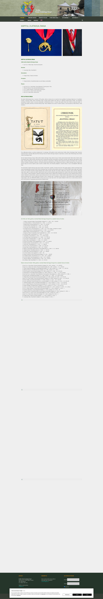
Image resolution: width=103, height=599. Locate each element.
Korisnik (65, 579)
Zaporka (65, 583)
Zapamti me (67, 586)
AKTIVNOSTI (75, 17)
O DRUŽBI (22, 17)
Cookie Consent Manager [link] (15, 590)
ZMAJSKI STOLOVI (43, 17)
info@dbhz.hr (21, 586)
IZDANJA (22, 20)
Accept (87, 594)
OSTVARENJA (65, 17)
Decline (77, 594)
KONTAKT (36, 20)
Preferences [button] (19, 595)
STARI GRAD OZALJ (54, 17)
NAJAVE (29, 20)
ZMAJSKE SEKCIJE (32, 17)
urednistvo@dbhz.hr (45, 581)
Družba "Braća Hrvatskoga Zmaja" (43, 11)
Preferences (67, 594)
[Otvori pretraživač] (82, 20)
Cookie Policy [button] (43, 594)
